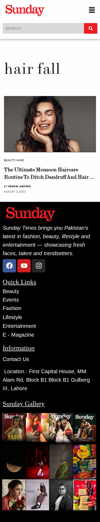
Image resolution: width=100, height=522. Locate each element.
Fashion (12, 308)
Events (11, 300)
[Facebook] (9, 265)
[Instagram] (38, 265)
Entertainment (19, 326)
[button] (92, 10)
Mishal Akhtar (19, 186)
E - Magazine (18, 335)
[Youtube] (24, 265)
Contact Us (16, 359)
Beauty (9, 160)
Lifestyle (12, 317)
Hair (20, 160)
